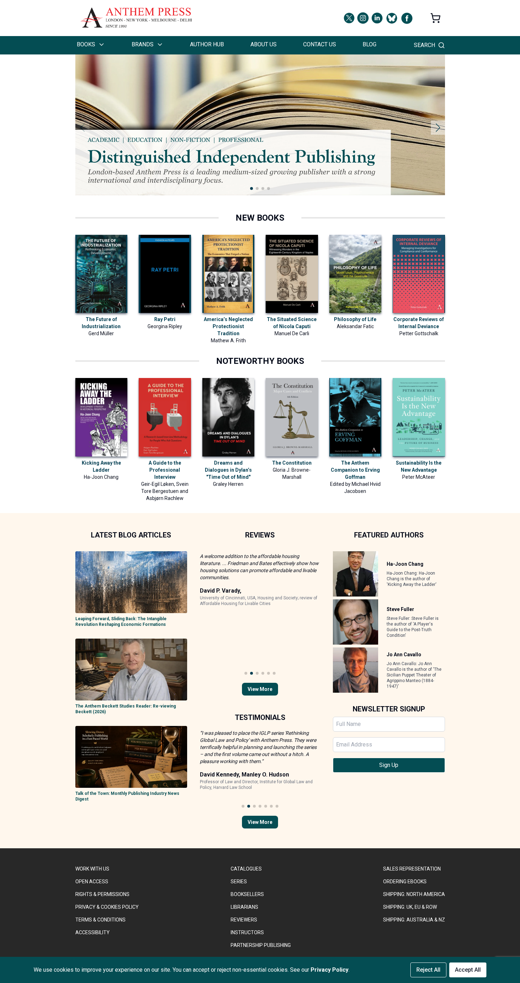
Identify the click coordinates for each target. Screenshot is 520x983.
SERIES (239, 881)
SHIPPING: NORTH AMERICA (414, 894)
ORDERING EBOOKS (405, 881)
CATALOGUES (246, 869)
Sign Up (388, 765)
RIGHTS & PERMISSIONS (102, 894)
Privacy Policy (329, 969)
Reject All (428, 969)
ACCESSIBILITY (92, 932)
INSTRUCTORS (247, 932)
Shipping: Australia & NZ (414, 920)
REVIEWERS (244, 920)
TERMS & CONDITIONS (100, 920)
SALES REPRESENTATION (412, 869)
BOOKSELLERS (247, 894)
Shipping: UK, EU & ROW (410, 907)
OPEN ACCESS (91, 881)
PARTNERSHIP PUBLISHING (261, 945)
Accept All (468, 969)
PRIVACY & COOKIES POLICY (107, 907)
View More (260, 689)
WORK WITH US (92, 869)
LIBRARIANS (244, 907)
